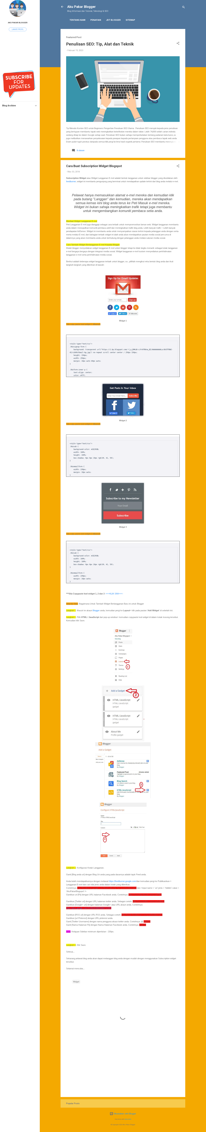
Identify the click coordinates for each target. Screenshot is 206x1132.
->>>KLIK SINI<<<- (114, 593)
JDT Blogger (113, 20)
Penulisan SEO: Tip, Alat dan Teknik (100, 44)
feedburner (71, 181)
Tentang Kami (77, 20)
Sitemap (130, 20)
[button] (178, 44)
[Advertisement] (123, 1071)
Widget (76, 981)
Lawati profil (18, 29)
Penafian (95, 20)
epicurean (128, 1119)
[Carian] (183, 7)
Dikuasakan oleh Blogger (124, 1113)
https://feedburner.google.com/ (122, 881)
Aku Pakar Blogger (81, 7)
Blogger (96, 610)
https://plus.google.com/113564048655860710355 (88, 908)
